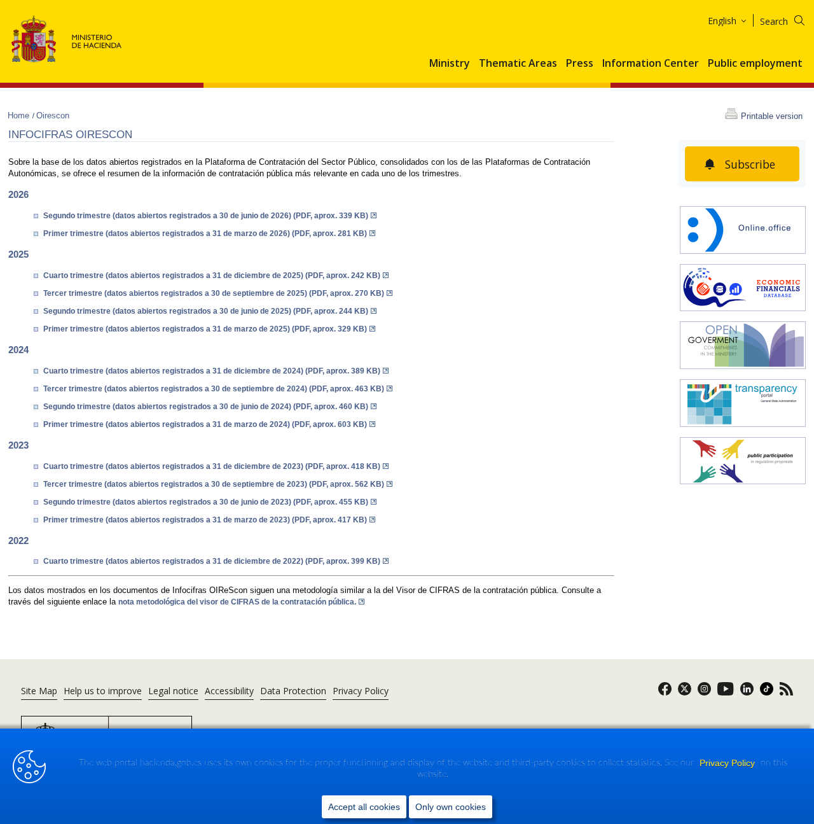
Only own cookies (450, 807)
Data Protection (293, 691)
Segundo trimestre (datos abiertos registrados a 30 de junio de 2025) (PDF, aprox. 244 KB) (205, 311)
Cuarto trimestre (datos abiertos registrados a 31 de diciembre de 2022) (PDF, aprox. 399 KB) (211, 561)
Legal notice (173, 691)
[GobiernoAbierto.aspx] (743, 346)
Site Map (39, 691)
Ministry (449, 63)
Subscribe (750, 164)
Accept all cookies (364, 807)
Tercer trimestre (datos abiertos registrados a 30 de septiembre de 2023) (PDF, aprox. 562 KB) (213, 484)
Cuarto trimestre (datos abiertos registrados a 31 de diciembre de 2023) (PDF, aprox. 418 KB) (211, 466)
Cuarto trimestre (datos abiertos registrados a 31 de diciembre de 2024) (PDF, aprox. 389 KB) (211, 371)
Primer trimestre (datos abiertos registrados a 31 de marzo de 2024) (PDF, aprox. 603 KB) (205, 424)
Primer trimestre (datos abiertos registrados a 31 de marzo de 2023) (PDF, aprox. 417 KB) (205, 520)
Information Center (650, 63)
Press (579, 63)
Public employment (755, 63)
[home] (743, 231)
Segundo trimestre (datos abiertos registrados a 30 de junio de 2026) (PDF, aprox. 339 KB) (205, 216)
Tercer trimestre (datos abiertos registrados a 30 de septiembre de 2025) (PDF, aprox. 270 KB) (213, 293)
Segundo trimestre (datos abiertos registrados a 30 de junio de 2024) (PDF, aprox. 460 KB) (205, 406)
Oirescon (52, 115)
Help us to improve (103, 691)
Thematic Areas (518, 63)
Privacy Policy (728, 763)
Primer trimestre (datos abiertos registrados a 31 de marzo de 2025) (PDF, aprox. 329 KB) (205, 329)
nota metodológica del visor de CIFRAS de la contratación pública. (237, 602)
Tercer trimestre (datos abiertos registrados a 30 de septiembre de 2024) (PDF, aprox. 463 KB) (213, 389)
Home (20, 115)
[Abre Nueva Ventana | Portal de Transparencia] (743, 404)
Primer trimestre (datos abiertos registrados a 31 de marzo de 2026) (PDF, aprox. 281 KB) (205, 233)
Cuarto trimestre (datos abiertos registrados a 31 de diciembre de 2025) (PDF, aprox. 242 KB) (211, 275)
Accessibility (229, 691)
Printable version (772, 116)
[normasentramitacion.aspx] (743, 462)
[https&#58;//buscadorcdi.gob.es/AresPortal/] (743, 289)
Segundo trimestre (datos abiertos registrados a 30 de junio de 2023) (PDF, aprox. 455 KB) (205, 502)
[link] (665, 692)
